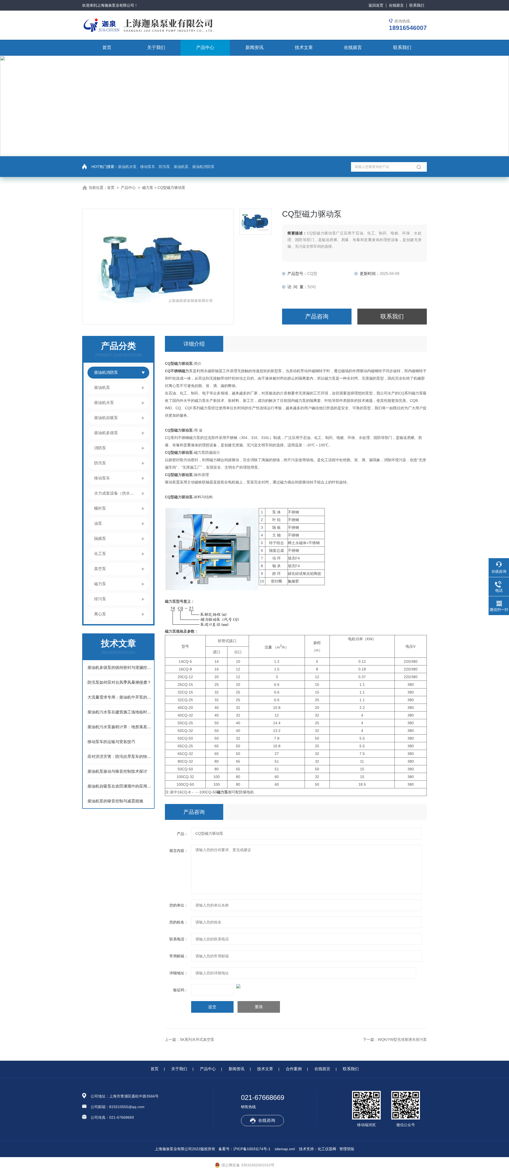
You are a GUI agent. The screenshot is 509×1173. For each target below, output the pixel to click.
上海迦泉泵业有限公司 (115, 5)
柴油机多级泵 (106, 432)
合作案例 (294, 1069)
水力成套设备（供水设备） (115, 493)
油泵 (98, 523)
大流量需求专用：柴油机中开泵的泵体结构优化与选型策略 (119, 697)
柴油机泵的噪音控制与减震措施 (115, 801)
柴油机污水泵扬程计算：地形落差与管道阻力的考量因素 (119, 727)
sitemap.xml (285, 1149)
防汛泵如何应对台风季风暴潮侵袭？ (119, 682)
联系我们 (416, 5)
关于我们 (156, 47)
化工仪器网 (327, 1149)
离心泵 (100, 614)
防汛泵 (100, 463)
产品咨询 (316, 316)
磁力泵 (147, 187)
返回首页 (375, 5)
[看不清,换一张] (296, 986)
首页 (106, 47)
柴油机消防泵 (106, 372)
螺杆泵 (100, 508)
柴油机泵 (102, 387)
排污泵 (100, 599)
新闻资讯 (254, 47)
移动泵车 (102, 478)
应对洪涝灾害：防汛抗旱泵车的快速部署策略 (119, 756)
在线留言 (396, 5)
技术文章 (304, 47)
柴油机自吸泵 (106, 417)
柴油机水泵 (104, 402)
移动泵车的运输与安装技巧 (111, 741)
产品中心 (205, 47)
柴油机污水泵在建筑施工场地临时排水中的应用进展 (119, 712)
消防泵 (100, 448)
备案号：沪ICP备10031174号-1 (244, 1149)
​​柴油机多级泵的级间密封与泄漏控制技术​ (119, 667)
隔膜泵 (100, 538)
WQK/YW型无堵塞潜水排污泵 (402, 1039)
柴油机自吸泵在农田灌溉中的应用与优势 (119, 786)
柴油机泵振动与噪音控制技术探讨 (117, 771)
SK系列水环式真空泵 (197, 1039)
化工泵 (100, 553)
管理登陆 (346, 1149)
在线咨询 (266, 1120)
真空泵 (100, 568)
